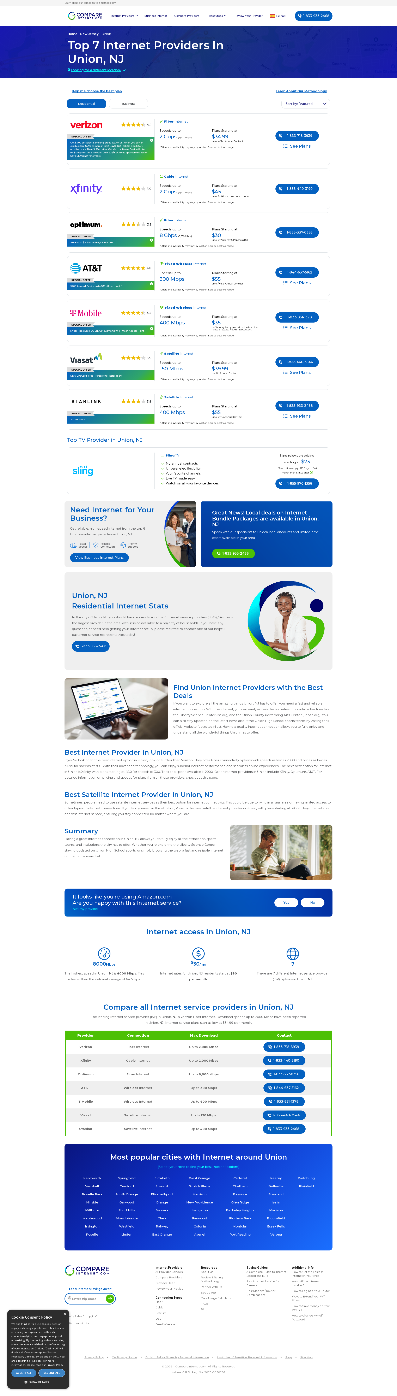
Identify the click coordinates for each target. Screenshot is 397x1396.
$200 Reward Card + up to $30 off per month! (96, 286)
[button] (38, 1382)
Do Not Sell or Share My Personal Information (177, 1357)
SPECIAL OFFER (81, 136)
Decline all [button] (51, 1373)
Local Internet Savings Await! (90, 1289)
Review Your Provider (249, 15)
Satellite (161, 1313)
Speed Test (208, 1292)
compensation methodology (100, 3)
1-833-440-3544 (299, 362)
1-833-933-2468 (316, 16)
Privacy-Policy (55, 1365)
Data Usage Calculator (216, 1298)
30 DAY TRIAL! (78, 419)
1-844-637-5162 (299, 272)
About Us (207, 1271)
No (312, 903)
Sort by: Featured (299, 103)
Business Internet (156, 15)
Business (128, 104)
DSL (158, 1318)
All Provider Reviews (169, 1271)
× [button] (64, 1314)
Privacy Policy (94, 1357)
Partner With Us (211, 1287)
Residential (86, 104)
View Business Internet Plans (99, 558)
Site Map (306, 1357)
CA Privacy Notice (124, 1357)
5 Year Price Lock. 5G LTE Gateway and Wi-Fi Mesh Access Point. (107, 330)
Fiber (159, 1301)
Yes (286, 903)
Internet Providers (122, 15)
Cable (159, 1307)
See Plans (300, 146)
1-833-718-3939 (299, 136)
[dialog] (38, 1349)
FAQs (204, 1303)
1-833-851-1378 (299, 317)
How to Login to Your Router (311, 1290)
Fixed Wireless (165, 1324)
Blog (204, 1309)
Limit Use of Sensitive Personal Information (247, 1357)
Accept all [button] (24, 1373)
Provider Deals (165, 1283)
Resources (216, 15)
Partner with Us (79, 1323)
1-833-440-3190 (300, 189)
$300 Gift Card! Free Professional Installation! (96, 375)
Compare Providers (186, 15)
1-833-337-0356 (299, 232)
